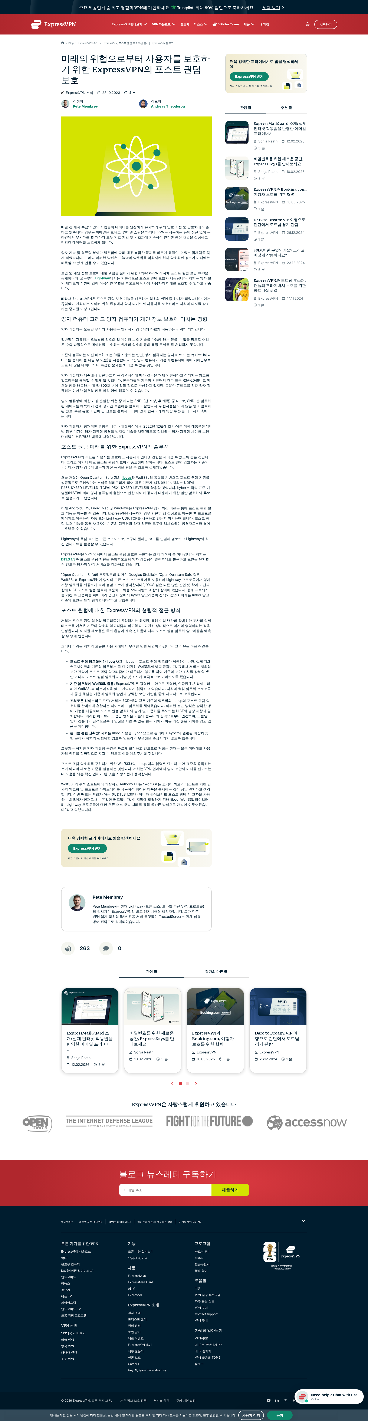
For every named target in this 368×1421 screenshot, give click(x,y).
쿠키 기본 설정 (186, 1400)
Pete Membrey (85, 106)
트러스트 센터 (137, 1319)
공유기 (65, 1290)
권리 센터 (134, 1325)
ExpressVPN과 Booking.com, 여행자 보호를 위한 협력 (280, 192)
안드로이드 (68, 1277)
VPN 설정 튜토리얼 (208, 1295)
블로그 (199, 1364)
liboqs (127, 477)
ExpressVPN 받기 (87, 848)
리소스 (198, 24)
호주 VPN (67, 1359)
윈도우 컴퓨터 (70, 1264)
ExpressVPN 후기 (140, 1344)
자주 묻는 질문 (204, 1301)
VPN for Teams (229, 24)
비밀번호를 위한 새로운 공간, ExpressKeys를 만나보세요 (278, 161)
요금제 (185, 24)
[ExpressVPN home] (53, 24)
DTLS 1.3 (68, 559)
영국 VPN (67, 1346)
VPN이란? (201, 1338)
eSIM (131, 1288)
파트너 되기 (203, 1251)
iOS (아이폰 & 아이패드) (77, 1270)
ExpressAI (135, 1295)
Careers (133, 1364)
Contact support (206, 1314)
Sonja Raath (267, 141)
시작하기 (326, 24)
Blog (71, 43)
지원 (198, 1288)
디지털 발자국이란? (190, 1221)
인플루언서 (202, 1264)
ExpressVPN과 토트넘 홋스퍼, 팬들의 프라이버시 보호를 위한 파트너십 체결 (280, 285)
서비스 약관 (161, 1400)
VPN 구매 (201, 1307)
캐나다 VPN (69, 1352)
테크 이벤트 (136, 1338)
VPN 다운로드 (161, 24)
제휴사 (199, 1258)
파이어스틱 (68, 1302)
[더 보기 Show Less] (303, 1220)
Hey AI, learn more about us (147, 1370)
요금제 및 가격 (138, 1258)
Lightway (102, 278)
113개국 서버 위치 (73, 1333)
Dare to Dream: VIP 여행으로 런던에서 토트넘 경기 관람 (279, 222)
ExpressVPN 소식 (88, 43)
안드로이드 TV (71, 1309)
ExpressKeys (137, 1275)
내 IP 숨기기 (203, 1351)
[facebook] (294, 1400)
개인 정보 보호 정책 (133, 1400)
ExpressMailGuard (140, 1282)
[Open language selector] (307, 24)
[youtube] (268, 1400)
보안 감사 (134, 1332)
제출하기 (230, 1190)
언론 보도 (134, 1357)
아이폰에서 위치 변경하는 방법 (154, 1221)
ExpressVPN (268, 202)
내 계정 (264, 24)
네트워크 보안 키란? (90, 1221)
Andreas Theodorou (168, 106)
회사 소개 (134, 1313)
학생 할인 (201, 1270)
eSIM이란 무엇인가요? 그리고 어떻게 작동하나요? (279, 252)
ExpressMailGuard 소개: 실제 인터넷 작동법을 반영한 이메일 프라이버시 (280, 128)
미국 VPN (67, 1339)
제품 (247, 24)
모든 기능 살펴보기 (141, 1251)
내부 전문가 (136, 1351)
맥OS (64, 1258)
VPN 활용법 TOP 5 (208, 1357)
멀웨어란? (67, 1221)
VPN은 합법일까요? (119, 1221)
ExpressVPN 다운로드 (76, 1251)
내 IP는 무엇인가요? (208, 1344)
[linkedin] (277, 1400)
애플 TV (66, 1296)
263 (85, 948)
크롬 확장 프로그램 (74, 1315)
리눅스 (65, 1283)
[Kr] (62, 43)
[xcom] (285, 1400)
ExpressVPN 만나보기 (127, 24)
